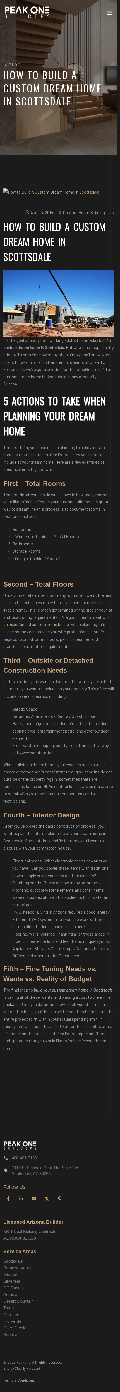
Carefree (11, 1314)
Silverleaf (11, 1281)
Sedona (10, 1334)
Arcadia (10, 1294)
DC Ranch (13, 1287)
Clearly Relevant (27, 1368)
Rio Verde (12, 1321)
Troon (8, 1308)
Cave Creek (14, 1328)
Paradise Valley (17, 1267)
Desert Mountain (18, 1301)
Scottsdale (13, 1261)
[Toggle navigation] (109, 14)
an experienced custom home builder (36, 624)
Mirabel (10, 1274)
